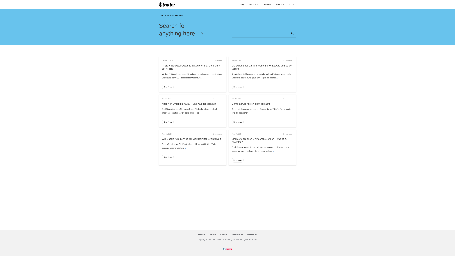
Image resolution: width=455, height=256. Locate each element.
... (204, 78)
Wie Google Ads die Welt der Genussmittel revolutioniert (191, 139)
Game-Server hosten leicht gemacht (251, 104)
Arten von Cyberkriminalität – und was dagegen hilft (189, 104)
